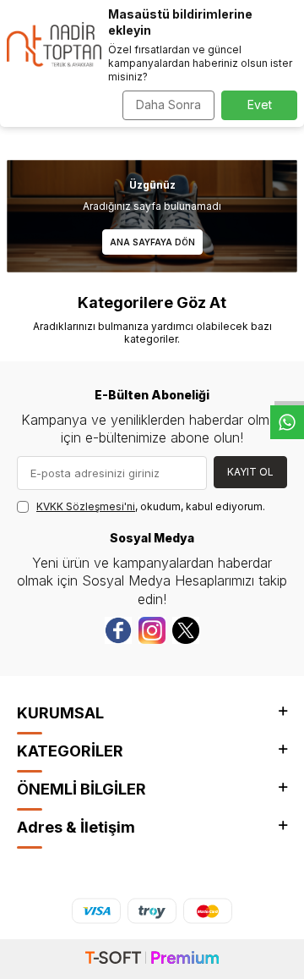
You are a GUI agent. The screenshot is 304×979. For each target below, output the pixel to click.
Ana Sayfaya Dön (152, 242)
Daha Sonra (168, 104)
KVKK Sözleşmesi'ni (85, 506)
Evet (259, 104)
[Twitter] (185, 630)
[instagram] (152, 630)
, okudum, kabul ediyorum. (150, 506)
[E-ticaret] (152, 958)
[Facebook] (118, 630)
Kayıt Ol (250, 471)
